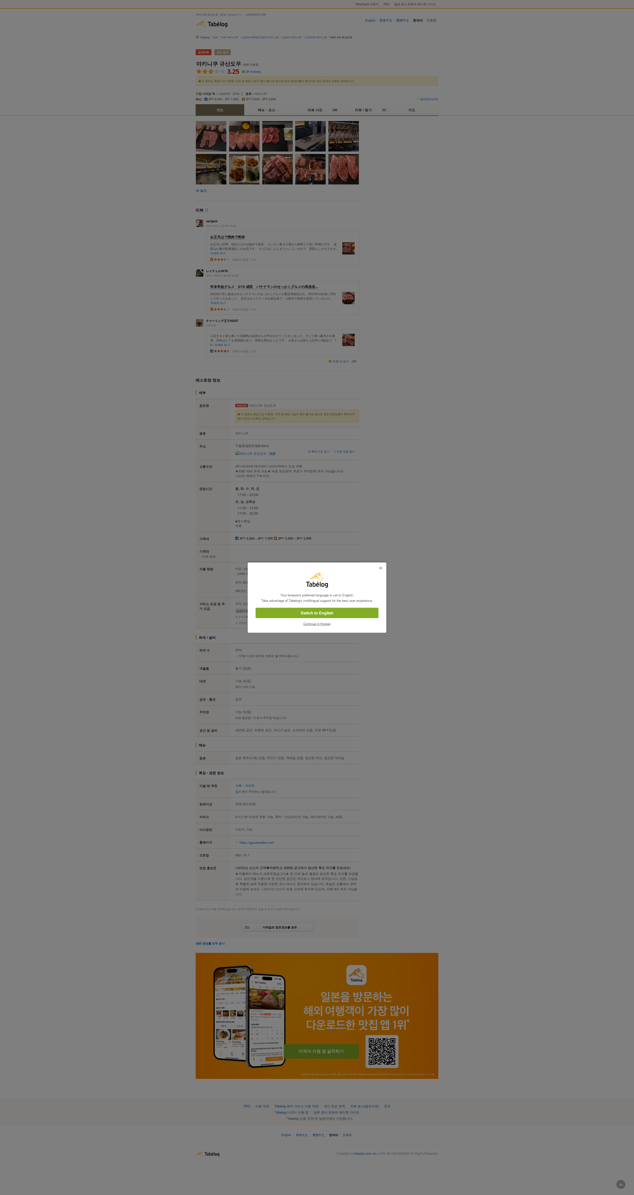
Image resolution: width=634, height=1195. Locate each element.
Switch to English (317, 613)
